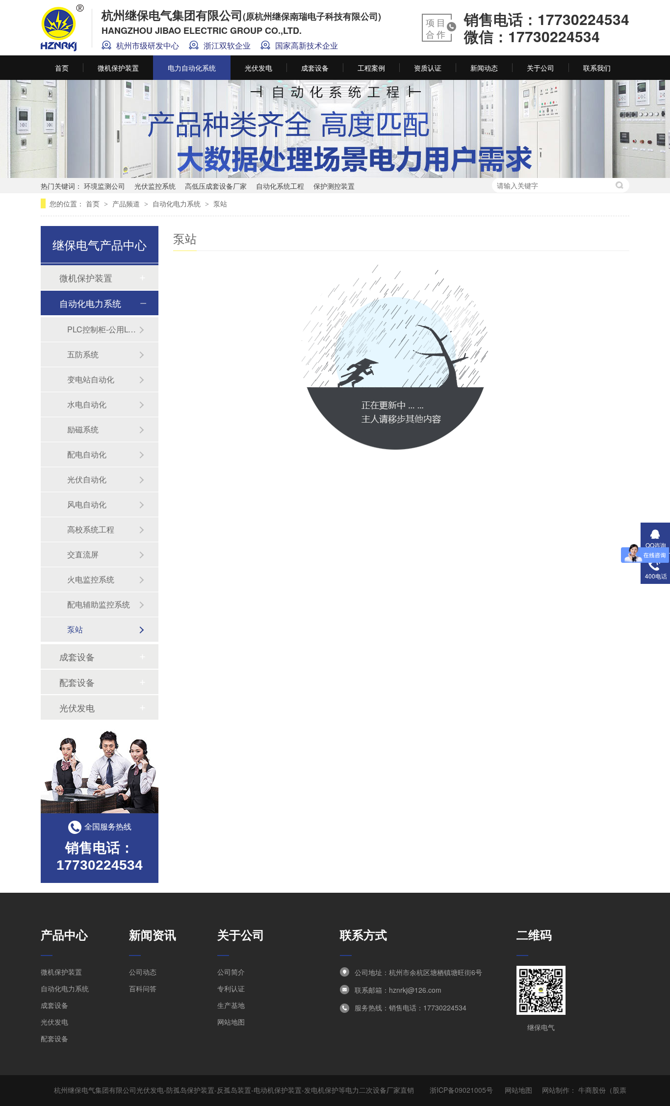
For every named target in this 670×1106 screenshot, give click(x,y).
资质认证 (427, 68)
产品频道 (127, 203)
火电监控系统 (90, 579)
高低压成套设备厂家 (216, 186)
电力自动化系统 (192, 68)
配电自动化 (86, 454)
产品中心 (64, 934)
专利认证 (231, 988)
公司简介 (231, 972)
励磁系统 (83, 429)
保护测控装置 (334, 186)
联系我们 (597, 68)
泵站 (220, 203)
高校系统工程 (90, 529)
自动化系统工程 (280, 186)
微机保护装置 (118, 68)
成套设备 (315, 68)
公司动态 (142, 972)
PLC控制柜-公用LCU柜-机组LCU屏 (103, 329)
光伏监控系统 (155, 186)
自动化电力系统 (178, 203)
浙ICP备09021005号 (461, 1090)
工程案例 (371, 68)
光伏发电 (258, 68)
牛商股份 (592, 1090)
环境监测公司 (104, 186)
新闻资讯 (152, 934)
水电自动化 (86, 404)
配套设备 (77, 682)
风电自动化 (86, 504)
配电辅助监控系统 (98, 604)
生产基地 (231, 1005)
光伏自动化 (86, 479)
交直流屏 (83, 554)
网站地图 (231, 1022)
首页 (62, 68)
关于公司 (540, 68)
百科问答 (142, 988)
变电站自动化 (90, 379)
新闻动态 (484, 68)
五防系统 (83, 354)
